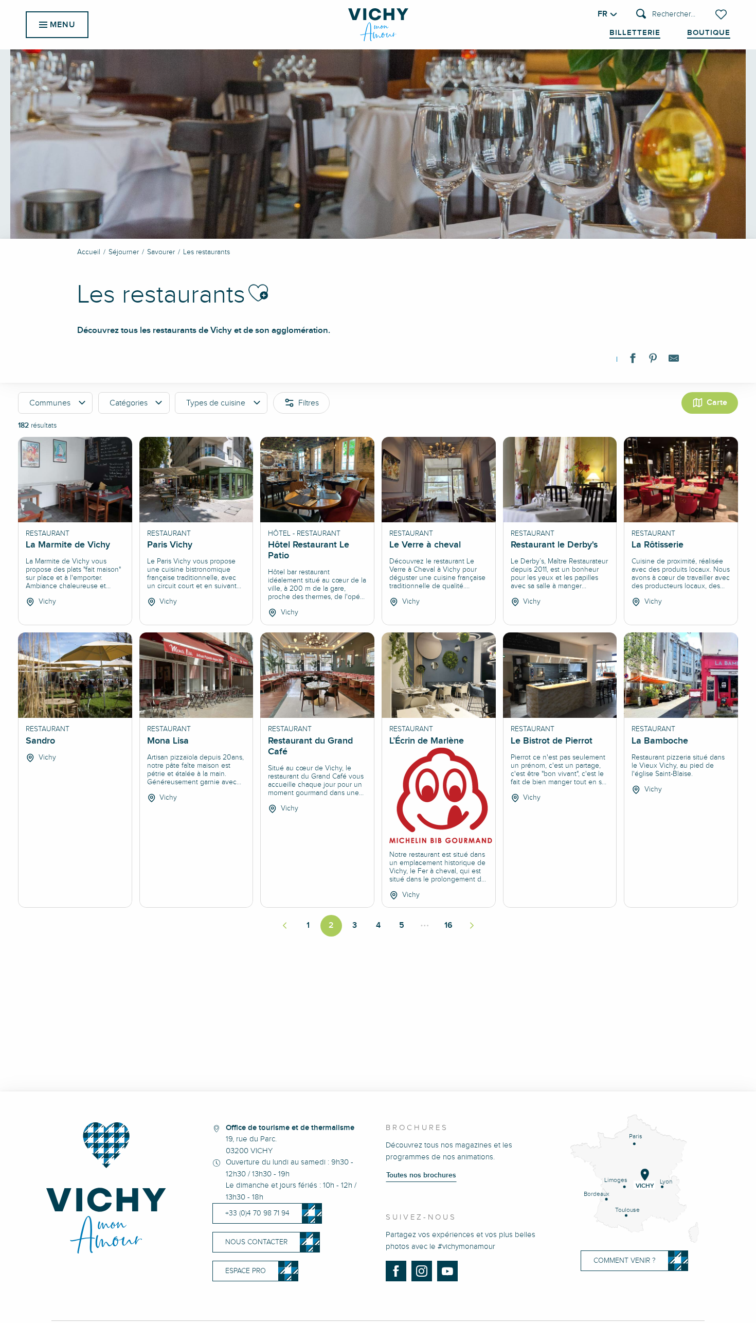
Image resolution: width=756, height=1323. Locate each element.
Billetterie (634, 33)
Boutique (708, 33)
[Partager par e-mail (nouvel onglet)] (674, 360)
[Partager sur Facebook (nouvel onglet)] (632, 360)
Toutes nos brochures (421, 1175)
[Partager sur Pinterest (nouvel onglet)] (653, 360)
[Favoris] (722, 14)
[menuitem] (378, 24)
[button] (665, 15)
